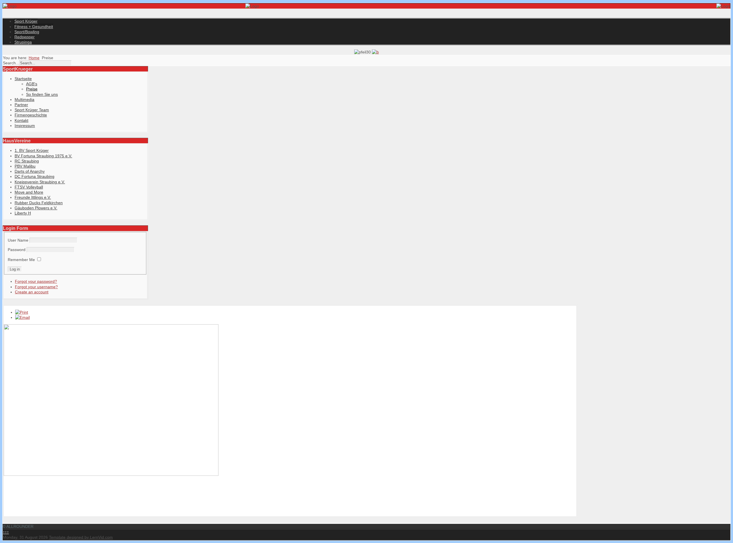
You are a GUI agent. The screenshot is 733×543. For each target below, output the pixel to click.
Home (34, 57)
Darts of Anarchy (30, 171)
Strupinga (23, 42)
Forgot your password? (36, 281)
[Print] (21, 312)
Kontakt (21, 120)
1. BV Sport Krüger (32, 150)
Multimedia (24, 99)
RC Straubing (27, 161)
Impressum (25, 125)
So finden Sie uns (42, 94)
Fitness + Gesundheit (33, 26)
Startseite (23, 78)
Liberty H (23, 213)
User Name (18, 240)
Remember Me (21, 259)
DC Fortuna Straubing (34, 176)
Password (16, 249)
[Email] (22, 317)
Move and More (29, 192)
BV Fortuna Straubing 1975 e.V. (43, 156)
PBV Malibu (25, 166)
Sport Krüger (26, 21)
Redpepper (24, 37)
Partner (21, 104)
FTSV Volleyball (29, 187)
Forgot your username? (36, 287)
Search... (11, 63)
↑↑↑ (6, 532)
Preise (32, 89)
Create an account (31, 292)
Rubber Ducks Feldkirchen (39, 202)
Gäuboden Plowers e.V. (36, 208)
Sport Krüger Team (32, 110)
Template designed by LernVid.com (81, 537)
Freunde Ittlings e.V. (33, 197)
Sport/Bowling (26, 31)
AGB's (31, 83)
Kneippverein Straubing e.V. (40, 182)
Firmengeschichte (31, 115)
